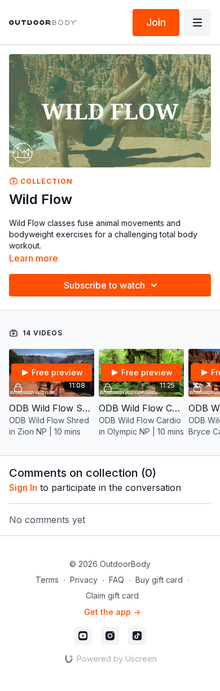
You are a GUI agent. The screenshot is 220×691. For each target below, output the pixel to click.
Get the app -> (112, 612)
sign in (23, 487)
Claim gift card (112, 595)
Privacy (84, 579)
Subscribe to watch (104, 285)
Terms (47, 579)
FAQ (116, 579)
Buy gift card (159, 579)
